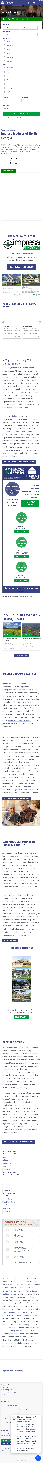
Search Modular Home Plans (18, 798)
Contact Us (4, 1394)
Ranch (8, 41)
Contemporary (11, 88)
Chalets (5, 1312)
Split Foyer (9, 61)
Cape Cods (21, 1312)
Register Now (8, 1443)
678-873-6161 (16, 163)
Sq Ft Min (6, 97)
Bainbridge (27, 327)
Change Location (26, 596)
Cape (8, 49)
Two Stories (35, 1309)
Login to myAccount (11, 1440)
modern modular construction (19, 720)
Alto (4, 1157)
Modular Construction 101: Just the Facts (17, 1410)
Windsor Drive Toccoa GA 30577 (31, 639)
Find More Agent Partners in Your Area (23, 589)
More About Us (7, 171)
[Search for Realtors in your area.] (21, 473)
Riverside (8, 327)
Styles (5, 65)
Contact (25, 1337)
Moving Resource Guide (18, 1331)
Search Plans (22, 114)
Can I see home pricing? (11, 1414)
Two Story (9, 45)
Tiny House (9, 92)
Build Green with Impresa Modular (20, 1142)
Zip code (6, 105)
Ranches (12, 1312)
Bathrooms (6, 31)
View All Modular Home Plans (12, 117)
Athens (5, 1160)
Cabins (29, 1312)
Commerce (6, 1163)
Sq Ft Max (25, 97)
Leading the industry (10, 416)
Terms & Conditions (7, 1451)
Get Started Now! (21, 267)
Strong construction (26, 783)
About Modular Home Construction (20, 462)
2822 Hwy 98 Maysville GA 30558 (11, 639)
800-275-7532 (11, 1392)
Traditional (9, 68)
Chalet (8, 80)
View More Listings (22, 655)
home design (14, 1048)
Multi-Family (10, 53)
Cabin (8, 76)
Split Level (9, 57)
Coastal (8, 84)
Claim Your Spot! (30, 503)
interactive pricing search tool (25, 1315)
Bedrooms (6, 24)
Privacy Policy (5, 1448)
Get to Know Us (11, 940)
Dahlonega (6, 1166)
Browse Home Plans (10, 1406)
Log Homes (10, 72)
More (6, 1170)
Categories (6, 38)
